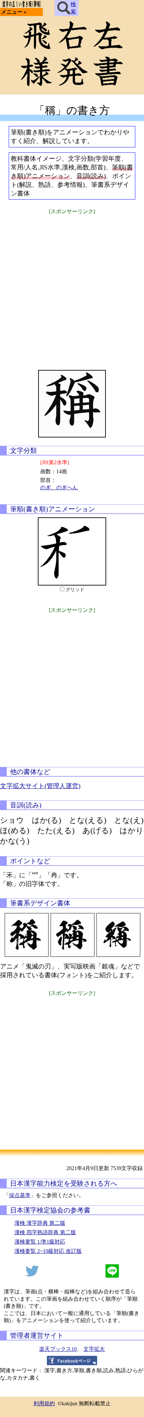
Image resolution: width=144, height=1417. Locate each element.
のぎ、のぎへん (59, 487)
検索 (73, 7)
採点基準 (19, 1195)
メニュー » (13, 12)
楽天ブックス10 (58, 1349)
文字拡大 (94, 1349)
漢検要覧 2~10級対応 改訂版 (48, 1251)
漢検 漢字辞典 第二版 (39, 1223)
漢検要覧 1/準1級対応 (39, 1242)
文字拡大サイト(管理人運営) (40, 785)
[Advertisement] (72, 288)
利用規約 (44, 1403)
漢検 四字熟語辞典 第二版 (45, 1232)
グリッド (75, 589)
